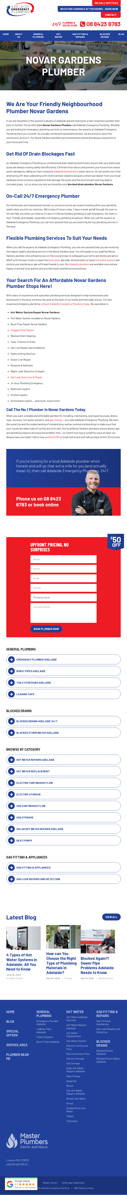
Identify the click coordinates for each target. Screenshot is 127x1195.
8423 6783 (54, 437)
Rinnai (69, 1103)
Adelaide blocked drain (66, 171)
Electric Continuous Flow (34, 782)
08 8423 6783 (103, 23)
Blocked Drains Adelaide (104, 1052)
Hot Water (75, 1012)
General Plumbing (43, 1014)
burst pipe (54, 260)
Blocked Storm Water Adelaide (37, 732)
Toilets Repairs (44, 1036)
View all (111, 916)
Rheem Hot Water (76, 1098)
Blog (121, 34)
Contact (111, 14)
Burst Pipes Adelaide (30, 671)
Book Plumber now (46, 628)
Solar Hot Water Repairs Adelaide (40, 828)
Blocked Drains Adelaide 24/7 (36, 721)
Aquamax (71, 1080)
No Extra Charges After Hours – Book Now (89, 8)
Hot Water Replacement (33, 771)
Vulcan (70, 1116)
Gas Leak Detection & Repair (26, 377)
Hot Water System (14, 978)
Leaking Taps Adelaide (43, 1030)
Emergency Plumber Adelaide (36, 659)
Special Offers (12, 1033)
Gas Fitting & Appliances (33, 867)
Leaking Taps (25, 694)
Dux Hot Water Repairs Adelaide (75, 1092)
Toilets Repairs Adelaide (33, 682)
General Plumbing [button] (38, 35)
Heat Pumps (24, 840)
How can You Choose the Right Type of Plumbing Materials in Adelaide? (61, 963)
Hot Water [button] (58, 35)
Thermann (71, 1120)
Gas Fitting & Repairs (107, 1014)
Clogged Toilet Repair (22, 330)
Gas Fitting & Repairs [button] (80, 35)
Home (6, 34)
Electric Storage (28, 794)
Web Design (79, 1188)
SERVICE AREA (16, 1045)
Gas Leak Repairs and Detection (38, 879)
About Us (18, 35)
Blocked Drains (106, 978)
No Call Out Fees (106, 2)
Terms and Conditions (73, 1183)
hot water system (105, 260)
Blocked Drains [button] (105, 35)
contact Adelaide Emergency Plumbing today (64, 303)
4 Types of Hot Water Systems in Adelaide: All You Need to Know (21, 961)
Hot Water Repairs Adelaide (35, 759)
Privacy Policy (50, 1183)
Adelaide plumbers (79, 264)
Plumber (68, 978)
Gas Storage (25, 817)
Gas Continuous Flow (30, 805)
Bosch (69, 1085)
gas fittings (56, 419)
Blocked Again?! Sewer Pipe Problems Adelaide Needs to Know (97, 965)
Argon (91, 1188)
